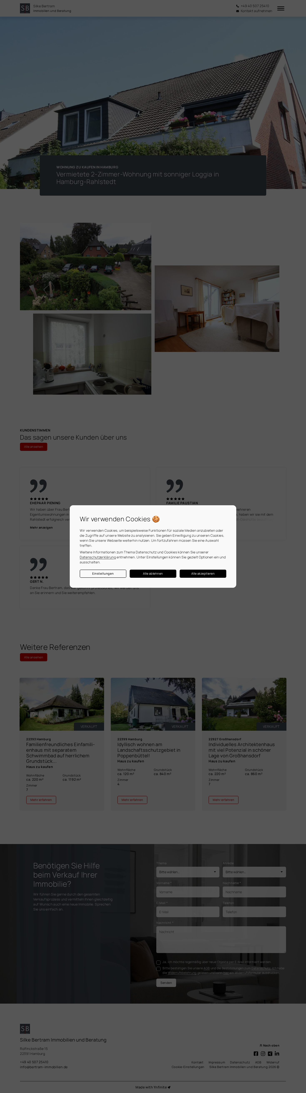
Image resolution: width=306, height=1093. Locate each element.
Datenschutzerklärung (98, 557)
